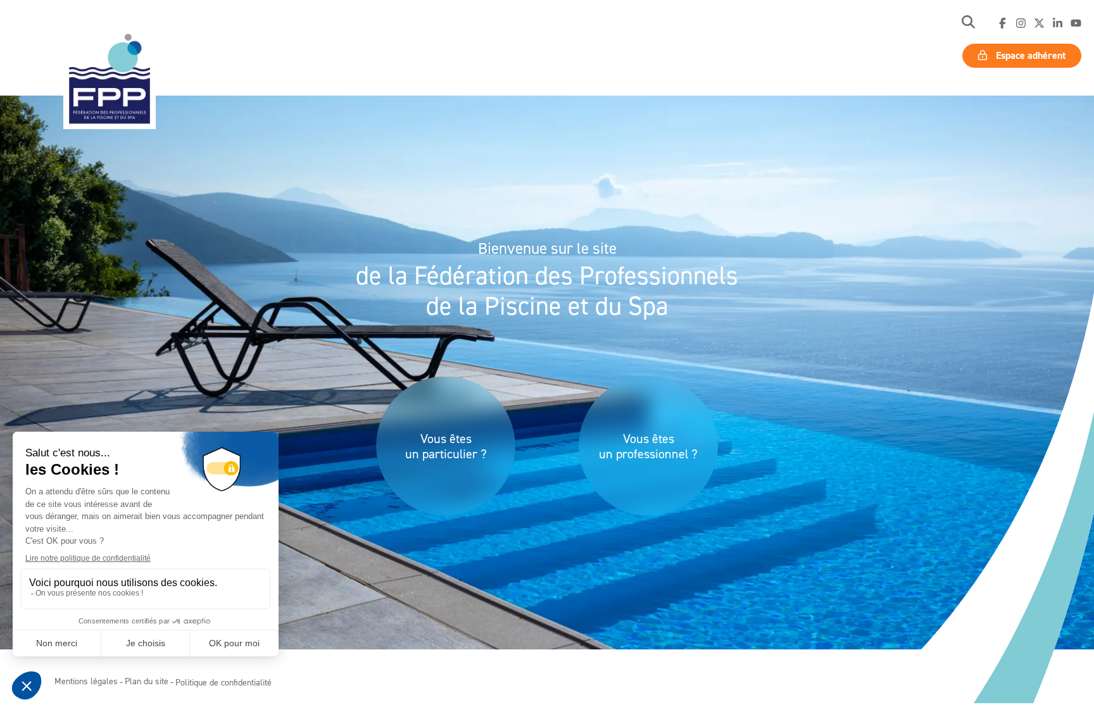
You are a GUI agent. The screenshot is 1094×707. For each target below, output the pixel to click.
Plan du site (146, 680)
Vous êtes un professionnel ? (648, 446)
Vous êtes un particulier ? (446, 446)
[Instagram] (1020, 23)
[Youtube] (1076, 23)
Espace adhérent (1029, 55)
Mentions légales (86, 680)
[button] (968, 23)
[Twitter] (1039, 23)
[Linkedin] (1057, 23)
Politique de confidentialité (223, 682)
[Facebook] (1002, 23)
